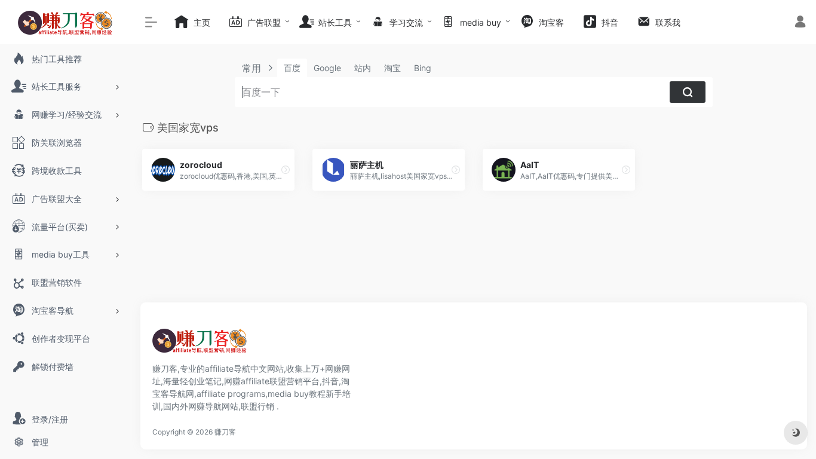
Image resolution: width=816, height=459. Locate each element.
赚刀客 (225, 431)
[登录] (800, 23)
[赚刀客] (200, 344)
